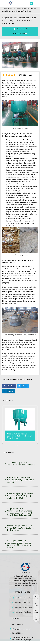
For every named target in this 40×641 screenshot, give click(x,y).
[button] (31, 3)
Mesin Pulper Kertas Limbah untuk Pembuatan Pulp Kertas (19, 436)
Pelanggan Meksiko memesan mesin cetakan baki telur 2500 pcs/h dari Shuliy (19, 544)
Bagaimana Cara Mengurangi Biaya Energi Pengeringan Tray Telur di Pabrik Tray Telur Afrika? (19, 512)
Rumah (4, 9)
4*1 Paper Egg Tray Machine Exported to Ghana (21, 464)
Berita (10, 9)
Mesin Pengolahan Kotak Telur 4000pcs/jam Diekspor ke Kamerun (21, 528)
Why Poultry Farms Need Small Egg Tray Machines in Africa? (21, 480)
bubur (34, 179)
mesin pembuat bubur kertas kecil (23, 165)
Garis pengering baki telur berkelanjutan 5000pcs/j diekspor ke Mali (20, 496)
